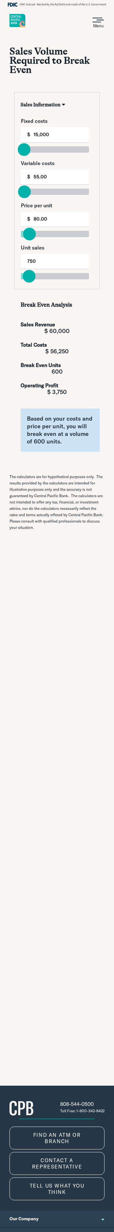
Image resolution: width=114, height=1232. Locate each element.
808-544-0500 (77, 1104)
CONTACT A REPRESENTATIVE (57, 1163)
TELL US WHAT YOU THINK (57, 1188)
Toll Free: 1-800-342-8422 (82, 1111)
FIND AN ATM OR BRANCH (57, 1138)
